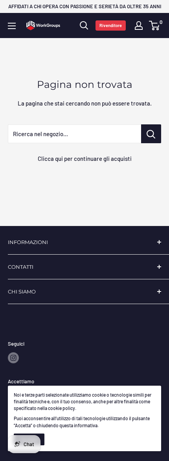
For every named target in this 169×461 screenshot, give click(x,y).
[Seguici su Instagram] (13, 357)
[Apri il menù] (12, 26)
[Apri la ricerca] (84, 25)
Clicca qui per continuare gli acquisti (85, 158)
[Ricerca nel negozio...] (151, 133)
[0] (155, 25)
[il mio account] (139, 25)
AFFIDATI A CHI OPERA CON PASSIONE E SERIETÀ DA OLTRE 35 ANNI (84, 6)
